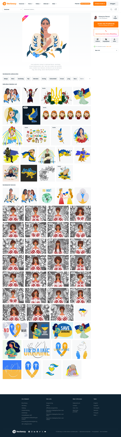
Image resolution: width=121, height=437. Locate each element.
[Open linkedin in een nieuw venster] (34, 431)
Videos (38, 4)
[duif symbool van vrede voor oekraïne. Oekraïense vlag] (31, 115)
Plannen (77, 3)
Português (96, 408)
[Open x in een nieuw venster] (42, 431)
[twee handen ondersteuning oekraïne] (83, 312)
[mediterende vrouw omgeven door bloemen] (11, 173)
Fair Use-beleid (103, 431)
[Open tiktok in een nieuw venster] (39, 431)
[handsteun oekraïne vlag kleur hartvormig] (52, 369)
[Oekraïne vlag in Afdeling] (60, 135)
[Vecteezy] (9, 3)
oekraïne (35, 78)
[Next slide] (88, 79)
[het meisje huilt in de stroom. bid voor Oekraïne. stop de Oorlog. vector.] (35, 246)
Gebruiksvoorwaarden (85, 431)
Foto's (30, 4)
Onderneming (26, 410)
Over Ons (75, 408)
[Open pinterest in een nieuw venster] (37, 431)
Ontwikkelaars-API (27, 415)
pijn (28, 78)
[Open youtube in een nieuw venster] (45, 431)
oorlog (44, 78)
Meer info (97, 50)
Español (96, 405)
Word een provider (75, 411)
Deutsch (96, 410)
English (96, 403)
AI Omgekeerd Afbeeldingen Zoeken (30, 418)
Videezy (24, 408)
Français (96, 413)
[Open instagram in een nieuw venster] (32, 431)
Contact (75, 405)
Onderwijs (24, 413)
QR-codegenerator (27, 424)
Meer (53, 4)
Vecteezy (24, 405)
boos (75, 78)
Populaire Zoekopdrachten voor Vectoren (55, 411)
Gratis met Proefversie (106, 24)
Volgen (115, 18)
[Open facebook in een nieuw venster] (29, 431)
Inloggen (112, 3)
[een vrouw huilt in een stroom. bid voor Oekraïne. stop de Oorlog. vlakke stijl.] (80, 213)
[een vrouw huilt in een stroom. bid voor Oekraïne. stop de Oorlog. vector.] (58, 246)
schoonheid (53, 78)
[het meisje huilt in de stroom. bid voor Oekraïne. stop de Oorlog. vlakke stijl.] (35, 213)
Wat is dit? (108, 46)
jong (68, 78)
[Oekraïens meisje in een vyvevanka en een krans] (47, 155)
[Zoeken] (111, 9)
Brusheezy (24, 403)
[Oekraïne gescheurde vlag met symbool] (65, 155)
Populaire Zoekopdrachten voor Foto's (55, 414)
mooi (12, 78)
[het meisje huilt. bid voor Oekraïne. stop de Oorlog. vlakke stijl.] (13, 279)
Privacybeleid (95, 431)
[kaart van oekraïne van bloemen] (29, 173)
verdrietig (21, 78)
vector (82, 78)
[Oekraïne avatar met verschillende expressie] (66, 115)
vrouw (62, 78)
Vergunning (49, 403)
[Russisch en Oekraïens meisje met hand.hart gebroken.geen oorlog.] (65, 196)
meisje (6, 78)
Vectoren (21, 4)
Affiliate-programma (52, 408)
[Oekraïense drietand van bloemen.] (56, 96)
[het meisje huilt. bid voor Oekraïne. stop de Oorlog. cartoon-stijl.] (13, 213)
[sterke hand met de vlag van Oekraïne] (29, 155)
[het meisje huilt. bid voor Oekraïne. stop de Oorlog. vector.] (13, 262)
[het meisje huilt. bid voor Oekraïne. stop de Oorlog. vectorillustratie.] (13, 229)
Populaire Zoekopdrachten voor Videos (55, 418)
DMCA (48, 405)
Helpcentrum (76, 403)
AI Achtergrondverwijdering (29, 421)
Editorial (45, 4)
